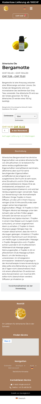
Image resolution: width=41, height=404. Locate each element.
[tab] (20, 151)
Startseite (7, 366)
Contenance (8, 115)
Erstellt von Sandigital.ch (20, 393)
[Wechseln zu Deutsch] (25, 8)
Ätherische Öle (9, 63)
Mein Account (13, 368)
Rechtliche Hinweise (20, 372)
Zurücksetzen (19, 120)
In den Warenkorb (19, 130)
